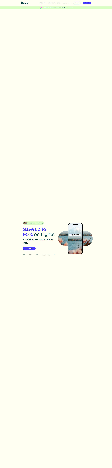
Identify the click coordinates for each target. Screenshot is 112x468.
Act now (69, 7)
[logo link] (25, 3)
